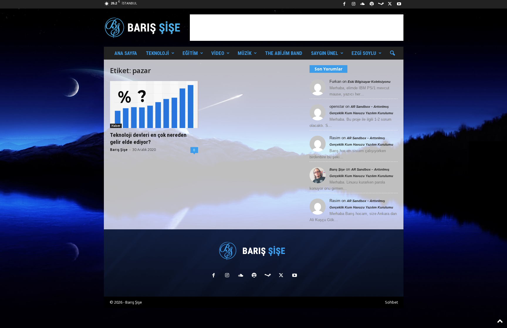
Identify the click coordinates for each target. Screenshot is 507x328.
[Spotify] (371, 4)
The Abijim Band (283, 53)
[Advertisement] (296, 27)
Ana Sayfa (125, 53)
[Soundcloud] (362, 4)
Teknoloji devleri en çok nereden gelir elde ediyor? (148, 138)
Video (217, 53)
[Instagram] (353, 4)
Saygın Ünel (324, 53)
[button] (392, 53)
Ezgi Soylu (363, 53)
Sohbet (391, 302)
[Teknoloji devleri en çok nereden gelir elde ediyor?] (154, 104)
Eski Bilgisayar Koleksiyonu (369, 81)
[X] (389, 4)
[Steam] (380, 4)
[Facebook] (344, 4)
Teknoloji (157, 53)
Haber (115, 126)
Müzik (244, 53)
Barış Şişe (119, 149)
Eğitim (190, 53)
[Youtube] (399, 4)
